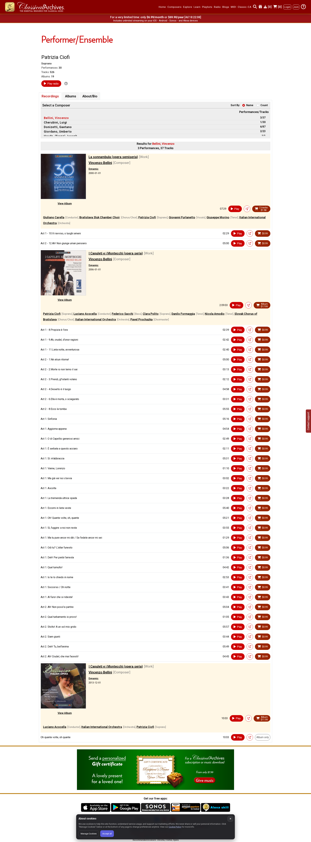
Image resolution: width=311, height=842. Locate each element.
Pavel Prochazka (141, 319)
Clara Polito (151, 313)
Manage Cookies (89, 833)
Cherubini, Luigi (55, 122)
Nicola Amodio (215, 313)
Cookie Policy (175, 827)
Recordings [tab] (50, 96)
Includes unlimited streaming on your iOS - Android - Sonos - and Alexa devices (155, 20)
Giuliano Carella (53, 217)
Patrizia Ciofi (147, 217)
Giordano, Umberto (58, 131)
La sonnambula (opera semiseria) (113, 157)
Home (162, 7)
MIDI (233, 7)
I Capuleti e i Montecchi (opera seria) (116, 253)
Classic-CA (244, 7)
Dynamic (93, 168)
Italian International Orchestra (95, 319)
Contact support (308, 421)
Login (287, 7)
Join (296, 7)
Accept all (107, 833)
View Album (65, 203)
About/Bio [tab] (89, 96)
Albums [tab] (70, 96)
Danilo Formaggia (183, 313)
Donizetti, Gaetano (58, 127)
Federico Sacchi (122, 313)
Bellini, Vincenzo (56, 118)
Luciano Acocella (85, 313)
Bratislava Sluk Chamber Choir (99, 217)
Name (249, 105)
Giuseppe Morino (218, 217)
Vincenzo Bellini (100, 163)
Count (264, 105)
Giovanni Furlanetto (182, 217)
